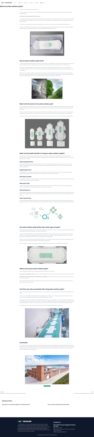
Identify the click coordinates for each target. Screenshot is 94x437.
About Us (31, 2)
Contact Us (37, 2)
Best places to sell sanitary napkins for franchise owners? (16, 404)
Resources (26, 2)
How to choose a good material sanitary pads (58, 404)
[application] (21, 3)
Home (15, 2)
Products (19, 2)
